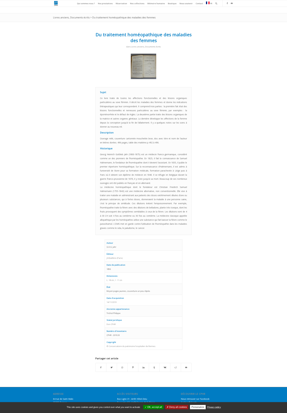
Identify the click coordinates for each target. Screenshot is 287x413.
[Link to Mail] (231, 3)
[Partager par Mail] (186, 367)
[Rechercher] (216, 3)
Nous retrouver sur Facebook (195, 398)
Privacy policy (214, 407)
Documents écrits (80, 17)
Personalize (197, 407)
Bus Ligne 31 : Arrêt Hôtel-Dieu (132, 398)
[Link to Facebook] (227, 3)
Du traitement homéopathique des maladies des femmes (124, 17)
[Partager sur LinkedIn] (143, 367)
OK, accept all (154, 407)
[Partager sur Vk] (165, 367)
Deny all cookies (178, 407)
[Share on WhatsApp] (122, 367)
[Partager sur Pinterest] (133, 367)
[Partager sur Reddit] (175, 367)
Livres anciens (61, 17)
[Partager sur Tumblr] (154, 367)
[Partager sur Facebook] (101, 367)
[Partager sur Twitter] (111, 367)
